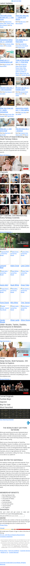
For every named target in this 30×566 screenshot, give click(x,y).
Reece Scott (23, 73)
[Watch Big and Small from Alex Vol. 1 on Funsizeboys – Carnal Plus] (7, 122)
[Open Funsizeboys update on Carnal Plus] (7, 58)
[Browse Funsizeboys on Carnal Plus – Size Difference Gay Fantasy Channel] (15, 178)
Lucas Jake (23, 112)
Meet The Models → (5, 341)
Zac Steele (18, 114)
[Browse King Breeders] (15, 209)
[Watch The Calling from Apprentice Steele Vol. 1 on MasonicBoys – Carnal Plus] (23, 102)
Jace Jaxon (2, 94)
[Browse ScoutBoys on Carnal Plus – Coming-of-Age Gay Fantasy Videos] (25, 189)
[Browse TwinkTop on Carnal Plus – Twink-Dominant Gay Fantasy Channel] (25, 199)
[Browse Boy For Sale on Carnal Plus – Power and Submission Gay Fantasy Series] (15, 189)
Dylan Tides (3, 23)
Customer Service (25, 550)
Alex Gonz (23, 22)
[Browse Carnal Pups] (4, 209)
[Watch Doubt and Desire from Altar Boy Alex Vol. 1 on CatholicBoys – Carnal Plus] (23, 9)
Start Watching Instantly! (7, 419)
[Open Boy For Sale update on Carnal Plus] (7, 86)
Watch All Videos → (5, 155)
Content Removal (13, 552)
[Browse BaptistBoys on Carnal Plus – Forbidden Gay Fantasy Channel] (25, 178)
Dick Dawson (8, 92)
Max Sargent (19, 23)
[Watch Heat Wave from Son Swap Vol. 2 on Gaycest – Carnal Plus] (23, 33)
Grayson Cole (24, 133)
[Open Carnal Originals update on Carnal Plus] (23, 127)
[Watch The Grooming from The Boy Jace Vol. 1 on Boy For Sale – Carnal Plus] (7, 81)
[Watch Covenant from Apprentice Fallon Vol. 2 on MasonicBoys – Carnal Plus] (7, 33)
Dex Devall (25, 46)
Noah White (3, 66)
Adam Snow (8, 22)
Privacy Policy (3, 550)
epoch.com (24, 545)
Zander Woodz (26, 75)
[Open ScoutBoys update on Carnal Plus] (7, 14)
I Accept (2, 528)
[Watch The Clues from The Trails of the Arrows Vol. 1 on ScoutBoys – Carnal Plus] (7, 9)
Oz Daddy (8, 46)
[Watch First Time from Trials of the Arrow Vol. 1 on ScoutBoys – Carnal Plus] (23, 54)
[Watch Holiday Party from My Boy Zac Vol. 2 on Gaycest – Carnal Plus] (23, 81)
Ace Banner (23, 44)
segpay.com (17, 545)
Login (14, 1)
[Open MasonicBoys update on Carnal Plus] (7, 38)
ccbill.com (4, 547)
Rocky (26, 135)
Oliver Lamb (10, 23)
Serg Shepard (3, 25)
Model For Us (4, 552)
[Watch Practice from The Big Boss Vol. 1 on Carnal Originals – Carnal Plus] (23, 122)
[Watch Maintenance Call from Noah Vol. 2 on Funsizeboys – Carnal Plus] (7, 54)
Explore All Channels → (6, 232)
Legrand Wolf (19, 70)
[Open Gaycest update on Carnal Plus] (23, 38)
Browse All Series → (5, 379)
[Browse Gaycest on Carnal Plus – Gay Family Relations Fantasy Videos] (4, 178)
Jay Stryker (7, 44)
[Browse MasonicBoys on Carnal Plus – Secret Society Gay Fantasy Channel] (15, 199)
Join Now (18, 1)
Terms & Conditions (13, 550)
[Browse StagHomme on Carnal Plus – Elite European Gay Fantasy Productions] (4, 199)
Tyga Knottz (10, 116)
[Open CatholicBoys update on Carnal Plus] (23, 14)
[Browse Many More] (25, 209)
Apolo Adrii (19, 46)
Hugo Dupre (21, 47)
